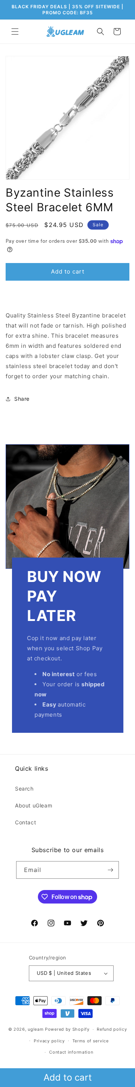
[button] (15, 31)
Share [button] (22, 398)
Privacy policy (49, 1040)
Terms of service (90, 1040)
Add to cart (68, 1077)
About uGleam (33, 805)
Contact (25, 822)
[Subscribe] (110, 870)
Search (24, 788)
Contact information (71, 1052)
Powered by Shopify (67, 1029)
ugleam (36, 1029)
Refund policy (112, 1029)
